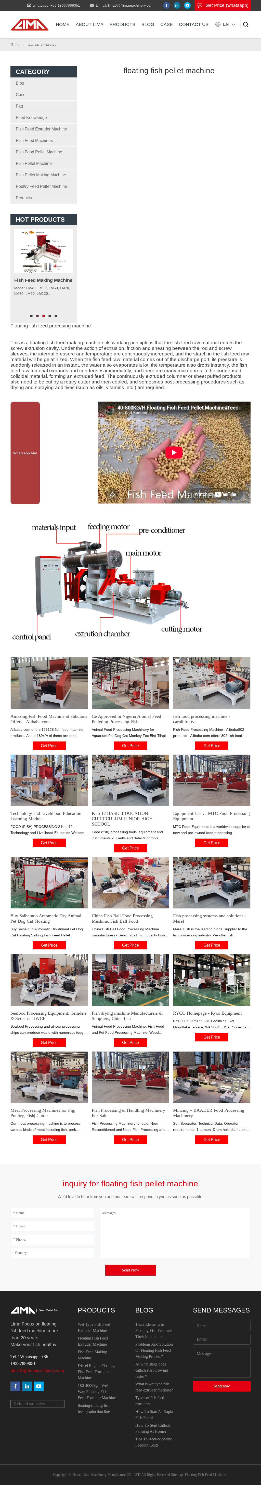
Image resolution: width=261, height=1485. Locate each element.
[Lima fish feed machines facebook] (166, 5)
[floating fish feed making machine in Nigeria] (29, 24)
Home (63, 24)
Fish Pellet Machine (34, 163)
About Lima (89, 24)
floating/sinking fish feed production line (94, 1408)
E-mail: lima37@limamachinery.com (124, 5)
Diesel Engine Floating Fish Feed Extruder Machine (96, 1371)
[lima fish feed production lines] (39, 1386)
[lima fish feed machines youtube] (187, 5)
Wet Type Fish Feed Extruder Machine (94, 1327)
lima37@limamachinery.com (34, 1370)
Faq (19, 106)
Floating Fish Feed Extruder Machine (93, 1341)
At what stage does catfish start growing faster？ (151, 1370)
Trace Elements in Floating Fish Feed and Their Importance (153, 1330)
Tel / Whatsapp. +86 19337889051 (29, 1360)
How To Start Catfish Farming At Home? (152, 1428)
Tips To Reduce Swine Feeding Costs (153, 1442)
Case (166, 24)
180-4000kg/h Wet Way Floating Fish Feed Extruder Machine (97, 1391)
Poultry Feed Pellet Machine (41, 186)
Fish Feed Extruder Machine (41, 129)
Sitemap (177, 1475)
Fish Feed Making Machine (92, 1355)
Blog (147, 24)
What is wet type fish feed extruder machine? (154, 1387)
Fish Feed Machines (34, 140)
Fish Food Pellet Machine (39, 152)
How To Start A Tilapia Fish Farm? (154, 1414)
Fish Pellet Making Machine (41, 175)
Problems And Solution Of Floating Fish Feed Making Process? (154, 1350)
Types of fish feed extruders (149, 1401)
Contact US (193, 24)
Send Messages (221, 1310)
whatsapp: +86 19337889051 (56, 5)
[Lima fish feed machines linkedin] (177, 5)
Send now (222, 1386)
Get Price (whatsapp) (227, 5)
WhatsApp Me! (25, 453)
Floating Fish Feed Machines (205, 1475)
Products (122, 24)
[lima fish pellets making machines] (27, 1386)
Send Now (130, 1270)
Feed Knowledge (31, 117)
